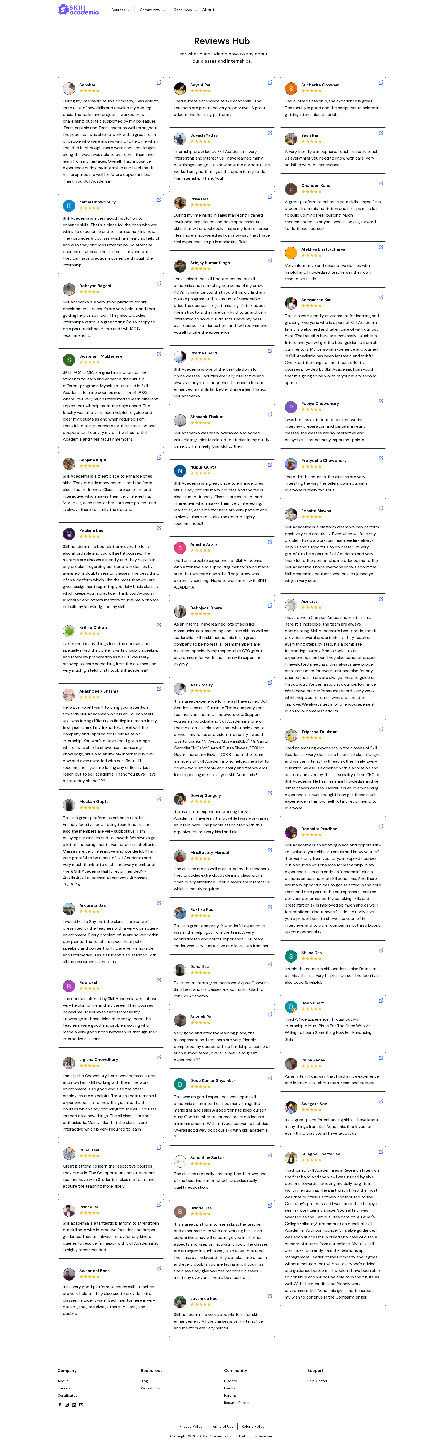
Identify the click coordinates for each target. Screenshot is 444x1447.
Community (150, 9)
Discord (230, 1381)
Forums (230, 1395)
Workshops (150, 1388)
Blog (144, 1381)
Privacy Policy (191, 1426)
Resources (183, 9)
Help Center (317, 1381)
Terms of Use (222, 1426)
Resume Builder (237, 1402)
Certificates (67, 1395)
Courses (118, 9)
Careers (64, 1388)
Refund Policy (253, 1426)
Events (229, 1388)
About (208, 9)
